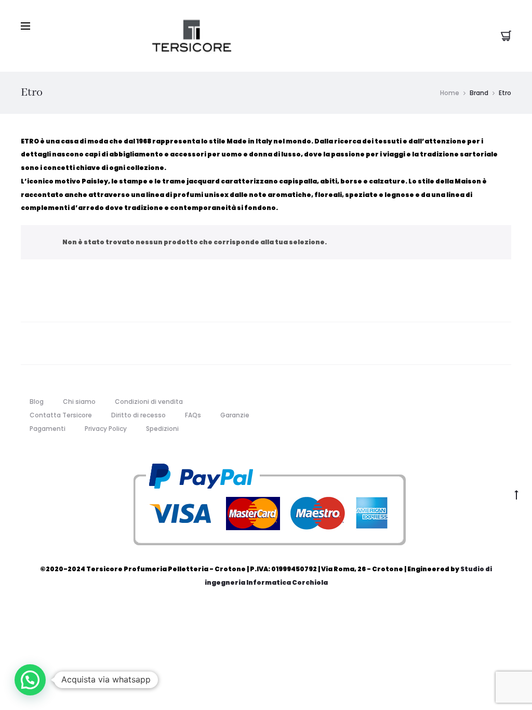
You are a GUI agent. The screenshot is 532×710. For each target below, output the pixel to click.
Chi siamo (79, 401)
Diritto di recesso (138, 415)
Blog (37, 401)
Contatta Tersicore (61, 415)
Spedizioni (162, 428)
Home (449, 92)
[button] (30, 679)
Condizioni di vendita (149, 401)
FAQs (193, 415)
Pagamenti (47, 428)
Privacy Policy (106, 428)
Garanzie (234, 415)
